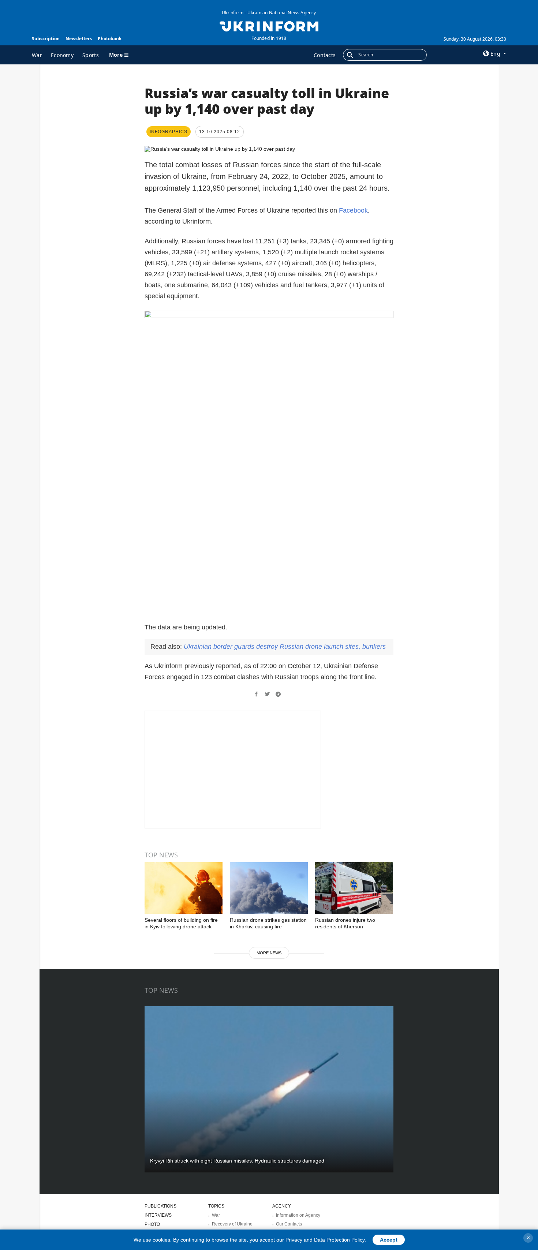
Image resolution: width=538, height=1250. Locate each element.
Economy (62, 55)
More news (269, 953)
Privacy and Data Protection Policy (325, 1240)
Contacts (325, 55)
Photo (152, 1224)
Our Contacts (289, 1224)
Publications (160, 1206)
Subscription (46, 38)
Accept (388, 1240)
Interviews (158, 1215)
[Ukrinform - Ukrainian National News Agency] (269, 26)
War (37, 55)
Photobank (110, 38)
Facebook (353, 210)
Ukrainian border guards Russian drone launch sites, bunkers (285, 646)
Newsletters (79, 38)
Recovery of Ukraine (232, 1224)
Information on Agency (298, 1215)
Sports (90, 55)
